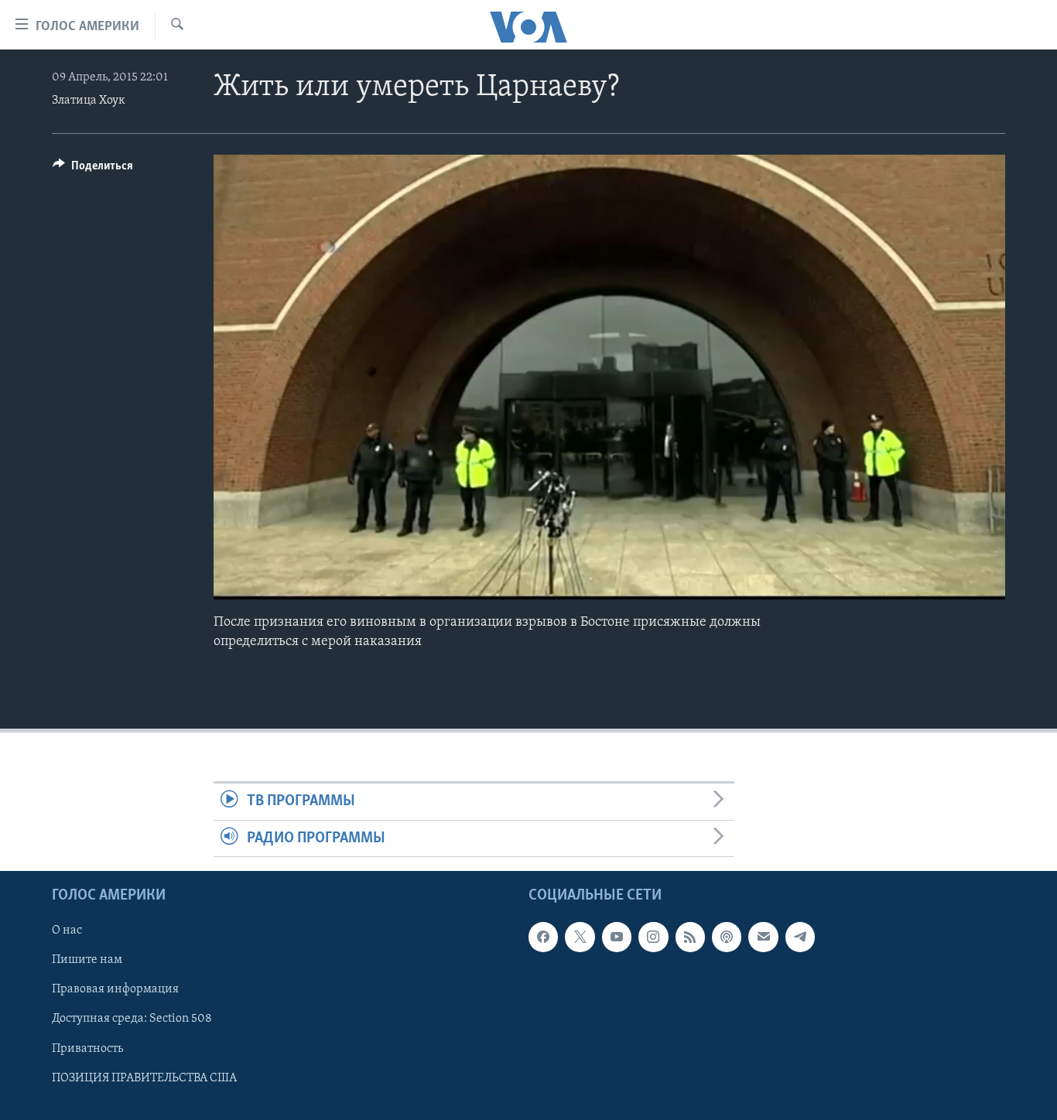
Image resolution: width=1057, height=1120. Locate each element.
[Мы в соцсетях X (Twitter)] (579, 936)
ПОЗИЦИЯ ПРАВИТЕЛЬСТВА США (144, 1077)
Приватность (87, 1048)
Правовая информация (115, 989)
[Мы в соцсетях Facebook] (543, 936)
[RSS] (690, 936)
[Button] (93, 169)
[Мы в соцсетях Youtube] (616, 936)
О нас (67, 930)
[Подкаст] (726, 936)
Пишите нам (87, 960)
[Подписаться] (763, 936)
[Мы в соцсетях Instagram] (653, 936)
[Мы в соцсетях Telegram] (800, 936)
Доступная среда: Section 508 (132, 1018)
